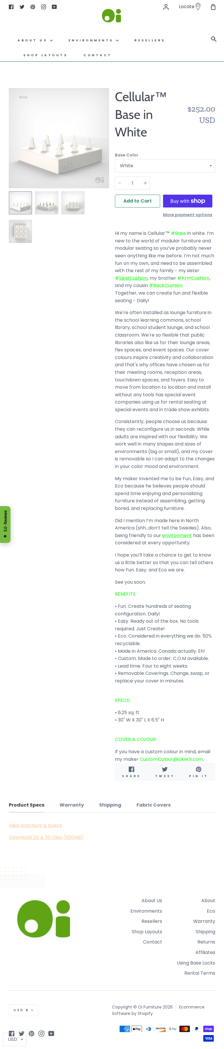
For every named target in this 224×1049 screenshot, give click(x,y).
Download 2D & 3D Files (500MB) (46, 837)
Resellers (151, 921)
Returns (206, 942)
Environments (92, 40)
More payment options (187, 215)
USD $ (21, 1010)
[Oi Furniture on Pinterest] (31, 1033)
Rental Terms (199, 973)
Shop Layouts (45, 55)
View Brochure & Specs (35, 825)
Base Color (126, 155)
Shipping (205, 931)
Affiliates (205, 952)
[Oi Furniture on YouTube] (51, 1033)
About (208, 900)
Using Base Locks (196, 963)
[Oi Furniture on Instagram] (41, 1033)
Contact (97, 55)
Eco (211, 911)
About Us (34, 40)
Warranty (204, 921)
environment (177, 535)
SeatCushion (133, 278)
